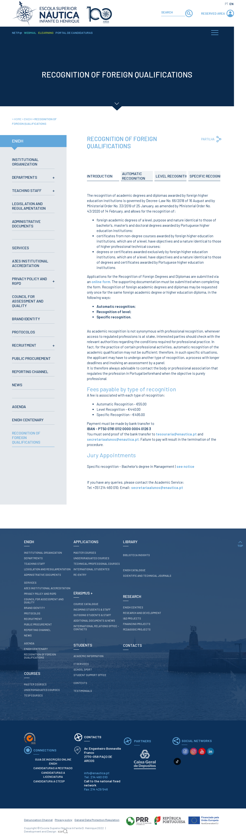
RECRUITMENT (24, 345)
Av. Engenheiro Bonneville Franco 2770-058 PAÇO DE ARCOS (102, 754)
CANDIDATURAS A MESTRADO (53, 768)
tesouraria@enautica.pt (176, 434)
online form (101, 281)
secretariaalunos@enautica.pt (113, 439)
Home (17, 119)
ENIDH (27, 119)
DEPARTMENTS (24, 177)
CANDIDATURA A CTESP (49, 781)
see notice (185, 466)
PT (226, 4)
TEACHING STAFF (27, 190)
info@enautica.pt (97, 773)
